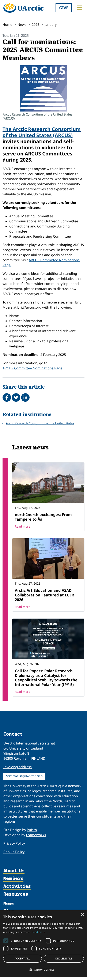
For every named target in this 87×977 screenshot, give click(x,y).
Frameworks (36, 835)
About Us (13, 871)
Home (7, 24)
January (51, 24)
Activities (17, 886)
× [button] (82, 914)
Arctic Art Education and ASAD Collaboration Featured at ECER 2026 (44, 595)
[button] (43, 969)
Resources (15, 894)
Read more (22, 526)
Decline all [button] (63, 958)
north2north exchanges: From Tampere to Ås (43, 517)
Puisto (32, 829)
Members (13, 879)
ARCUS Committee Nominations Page (32, 368)
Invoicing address (17, 767)
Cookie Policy (13, 851)
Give (63, 8)
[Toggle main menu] (79, 7)
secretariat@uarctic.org (24, 776)
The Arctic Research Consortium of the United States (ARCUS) (42, 132)
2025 (35, 24)
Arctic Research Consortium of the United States (40, 423)
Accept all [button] (22, 958)
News (22, 24)
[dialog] (43, 943)
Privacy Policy (14, 843)
